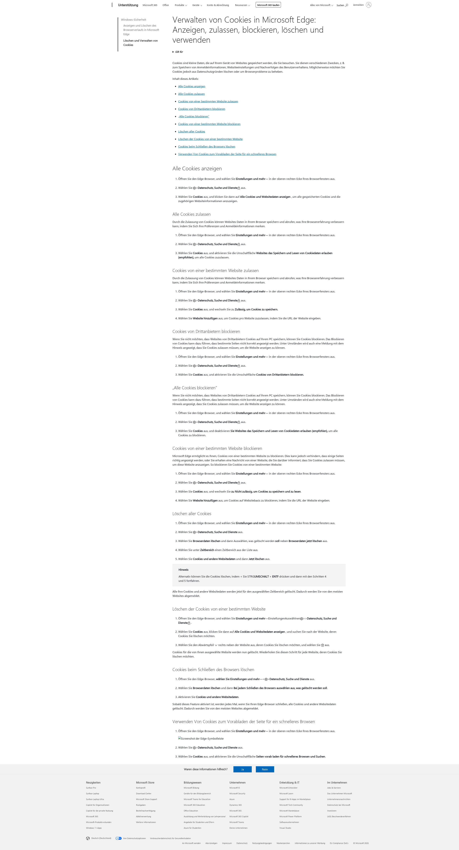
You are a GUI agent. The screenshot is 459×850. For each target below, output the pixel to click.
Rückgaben (141, 805)
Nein (265, 769)
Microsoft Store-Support (146, 799)
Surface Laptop (92, 793)
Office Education (191, 810)
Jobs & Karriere (334, 787)
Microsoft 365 (150, 4)
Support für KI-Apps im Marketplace (295, 799)
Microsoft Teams (237, 822)
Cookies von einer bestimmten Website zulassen (208, 101)
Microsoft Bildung (191, 787)
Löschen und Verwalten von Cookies (140, 43)
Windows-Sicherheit (133, 19)
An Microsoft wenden (191, 843)
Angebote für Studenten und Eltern (199, 822)
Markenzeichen (283, 843)
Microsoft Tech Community (291, 805)
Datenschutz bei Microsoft (338, 805)
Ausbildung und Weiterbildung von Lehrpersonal (205, 816)
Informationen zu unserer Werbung (310, 843)
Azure (232, 799)
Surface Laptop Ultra (95, 799)
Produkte (179, 4)
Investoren (331, 810)
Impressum (227, 843)
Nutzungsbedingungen (262, 843)
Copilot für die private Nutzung (99, 810)
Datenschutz (241, 843)
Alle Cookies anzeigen (191, 86)
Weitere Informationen (146, 822)
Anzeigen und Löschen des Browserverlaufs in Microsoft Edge (141, 29)
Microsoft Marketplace (289, 810)
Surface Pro (91, 787)
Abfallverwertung (143, 816)
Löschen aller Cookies (191, 131)
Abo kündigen (211, 843)
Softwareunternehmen (289, 822)
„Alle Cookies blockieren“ (193, 116)
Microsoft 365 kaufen (268, 4)
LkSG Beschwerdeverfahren (339, 816)
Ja (242, 769)
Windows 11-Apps (94, 828)
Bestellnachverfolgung (145, 810)
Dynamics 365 (236, 805)
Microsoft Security (237, 793)
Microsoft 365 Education (194, 805)
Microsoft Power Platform (291, 816)
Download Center (143, 793)
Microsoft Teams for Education (197, 799)
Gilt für (179, 51)
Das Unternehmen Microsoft (339, 793)
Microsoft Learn (286, 793)
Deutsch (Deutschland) (101, 838)
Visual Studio (285, 828)
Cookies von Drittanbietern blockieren (201, 109)
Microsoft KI (235, 787)
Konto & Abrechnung (218, 4)
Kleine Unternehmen (238, 828)
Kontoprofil (141, 787)
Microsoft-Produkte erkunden (98, 822)
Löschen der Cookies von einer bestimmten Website (210, 139)
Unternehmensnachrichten (338, 799)
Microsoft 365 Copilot (239, 816)
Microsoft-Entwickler (288, 787)
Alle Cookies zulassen (191, 94)
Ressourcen (241, 4)
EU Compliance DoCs (339, 843)
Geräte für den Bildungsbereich (197, 793)
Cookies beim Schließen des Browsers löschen (206, 146)
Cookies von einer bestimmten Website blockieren (209, 124)
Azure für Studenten (192, 828)
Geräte (195, 4)
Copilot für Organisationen (97, 805)
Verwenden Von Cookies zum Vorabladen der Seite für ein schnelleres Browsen (227, 154)
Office (166, 4)
